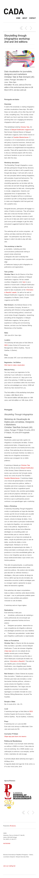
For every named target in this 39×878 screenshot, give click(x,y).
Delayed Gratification (27, 468)
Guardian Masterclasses (21, 137)
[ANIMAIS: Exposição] (30, 28)
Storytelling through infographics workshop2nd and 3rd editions (17, 38)
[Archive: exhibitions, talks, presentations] (26, 28)
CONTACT (32, 18)
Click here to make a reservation (14, 365)
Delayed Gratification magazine (21, 129)
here (23, 282)
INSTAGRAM (6, 843)
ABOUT (24, 18)
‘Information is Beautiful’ (17, 661)
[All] (21, 28)
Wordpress (13, 826)
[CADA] (13, 14)
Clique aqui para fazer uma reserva (15, 736)
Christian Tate (25, 127)
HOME (18, 18)
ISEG (6, 345)
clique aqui (8, 651)
